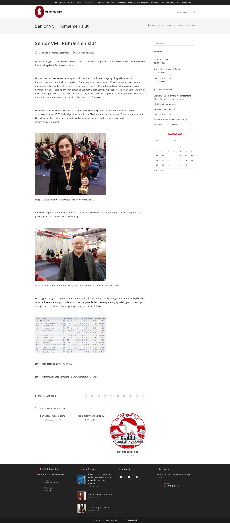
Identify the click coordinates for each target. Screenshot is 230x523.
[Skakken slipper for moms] (81, 495)
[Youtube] (129, 476)
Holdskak (131, 2)
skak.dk (47, 490)
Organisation (88, 2)
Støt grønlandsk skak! (128, 451)
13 (169, 156)
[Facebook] (121, 476)
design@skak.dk (171, 486)
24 (192, 160)
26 (163, 165)
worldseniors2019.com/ (85, 376)
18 (157, 160)
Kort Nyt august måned (164, 109)
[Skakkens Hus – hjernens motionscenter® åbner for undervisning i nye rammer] (81, 479)
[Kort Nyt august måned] (81, 508)
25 (157, 165)
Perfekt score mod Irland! (53, 415)
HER (71, 363)
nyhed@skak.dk (51, 482)
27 (169, 165)
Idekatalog (171, 2)
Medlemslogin (187, 2)
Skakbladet (155, 2)
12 (163, 156)
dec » (162, 170)
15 (180, 156)
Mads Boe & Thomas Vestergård (54, 53)
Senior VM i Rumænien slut (184, 25)
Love (163, 2)
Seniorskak (110, 2)
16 (186, 156)
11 (157, 156)
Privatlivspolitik (131, 520)
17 (192, 156)
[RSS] (137, 476)
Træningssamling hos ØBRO (90, 415)
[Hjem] (149, 25)
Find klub (71, 2)
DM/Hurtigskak (143, 2)
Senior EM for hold (162, 114)
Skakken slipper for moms (165, 104)
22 (180, 160)
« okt (156, 170)
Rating (79, 2)
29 (180, 165)
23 (186, 160)
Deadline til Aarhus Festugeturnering (170, 119)
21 (174, 160)
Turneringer (121, 2)
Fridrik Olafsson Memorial (166, 124)
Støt (178, 2)
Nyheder (62, 2)
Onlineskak (100, 2)
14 (174, 156)
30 (186, 165)
